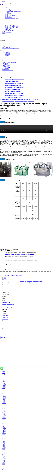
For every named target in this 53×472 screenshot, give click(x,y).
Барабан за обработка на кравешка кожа (15, 282)
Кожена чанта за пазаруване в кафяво (28, 282)
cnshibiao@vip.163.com (6, 274)
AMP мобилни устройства (37, 281)
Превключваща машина (9, 22)
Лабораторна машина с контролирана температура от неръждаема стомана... (22, 266)
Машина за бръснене (8, 17)
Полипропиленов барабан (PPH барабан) (14, 93)
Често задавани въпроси (6, 32)
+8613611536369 (5, 315)
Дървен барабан (9, 8)
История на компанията (9, 36)
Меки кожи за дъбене (39, 282)
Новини (3, 31)
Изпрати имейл (3, 337)
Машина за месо (7, 14)
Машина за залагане (8, 20)
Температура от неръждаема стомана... (13, 97)
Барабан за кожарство (8, 7)
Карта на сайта (29, 281)
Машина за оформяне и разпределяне (11, 18)
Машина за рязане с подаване (10, 15)
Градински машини (8, 29)
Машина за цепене (8, 16)
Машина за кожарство (47, 282)
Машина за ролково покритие (10, 25)
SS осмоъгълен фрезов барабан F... (12, 89)
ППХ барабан (9, 10)
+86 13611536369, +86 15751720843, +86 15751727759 (12, 275)
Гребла (8, 12)
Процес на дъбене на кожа (9, 37)
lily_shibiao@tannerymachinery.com (8, 304)
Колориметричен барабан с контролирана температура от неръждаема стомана (19, 222)
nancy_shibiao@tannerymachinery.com (8, 305)
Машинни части (9, 13)
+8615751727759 (5, 319)
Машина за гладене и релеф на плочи (11, 27)
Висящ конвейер (5, 64)
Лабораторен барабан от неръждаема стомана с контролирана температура (18, 221)
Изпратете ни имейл (4, 115)
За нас (3, 33)
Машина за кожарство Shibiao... (12, 81)
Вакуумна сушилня (5, 63)
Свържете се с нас (5, 38)
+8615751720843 (5, 317)
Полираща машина (8, 21)
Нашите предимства (8, 35)
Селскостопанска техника (9, 30)
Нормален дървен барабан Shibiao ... (13, 85)
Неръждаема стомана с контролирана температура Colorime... (19, 258)
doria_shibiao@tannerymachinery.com (8, 307)
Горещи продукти (23, 281)
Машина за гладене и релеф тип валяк (11, 26)
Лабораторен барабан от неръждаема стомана (15, 11)
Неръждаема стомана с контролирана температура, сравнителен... (19, 254)
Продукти (4, 6)
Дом (3, 5)
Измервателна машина (9, 28)
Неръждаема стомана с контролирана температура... (16, 262)
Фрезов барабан (9, 9)
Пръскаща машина (8, 23)
